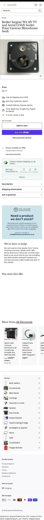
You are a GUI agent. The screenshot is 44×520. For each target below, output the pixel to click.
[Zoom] (41, 76)
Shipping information (12, 189)
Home (4, 18)
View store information (13, 154)
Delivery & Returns (9, 473)
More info (22, 177)
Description (7, 184)
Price (4, 87)
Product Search (8, 464)
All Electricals (24, 322)
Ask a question (9, 195)
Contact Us (6, 476)
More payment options (22, 137)
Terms (4, 470)
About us (5, 467)
